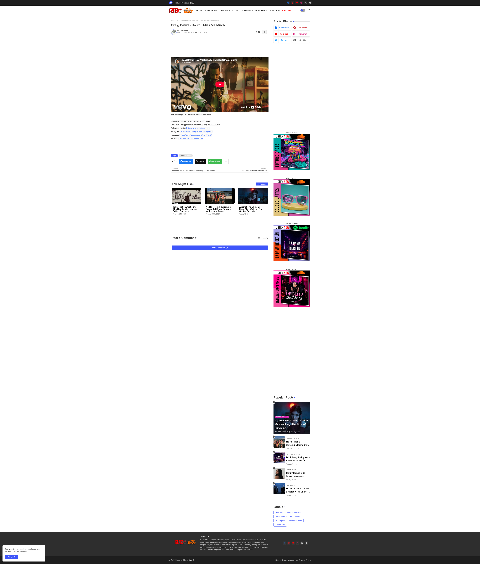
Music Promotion (243, 10)
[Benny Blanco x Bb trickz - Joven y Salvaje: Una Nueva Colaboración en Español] (279, 473)
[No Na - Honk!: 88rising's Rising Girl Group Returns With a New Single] (279, 442)
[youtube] (296, 2)
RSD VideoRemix (295, 521)
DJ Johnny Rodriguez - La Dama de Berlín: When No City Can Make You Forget (298, 459)
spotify (302, 40)
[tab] (199, 10)
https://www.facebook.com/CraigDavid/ (196, 135)
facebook (284, 27)
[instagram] (301, 2)
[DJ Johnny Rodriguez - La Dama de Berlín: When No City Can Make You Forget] (279, 457)
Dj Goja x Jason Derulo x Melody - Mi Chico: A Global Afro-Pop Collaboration (298, 490)
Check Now (20, 551)
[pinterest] (292, 2)
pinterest (302, 27)
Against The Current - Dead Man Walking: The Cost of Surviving (250, 209)
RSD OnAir (286, 10)
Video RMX (260, 10)
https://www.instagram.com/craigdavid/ (196, 131)
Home (199, 10)
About (284, 560)
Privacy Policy (305, 560)
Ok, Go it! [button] (12, 557)
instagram (303, 34)
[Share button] (226, 161)
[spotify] (310, 2)
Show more (262, 184)
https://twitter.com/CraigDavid (190, 138)
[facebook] (288, 2)
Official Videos (210, 10)
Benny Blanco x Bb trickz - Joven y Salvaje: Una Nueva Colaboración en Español (296, 475)
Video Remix (280, 525)
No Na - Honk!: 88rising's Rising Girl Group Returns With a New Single (218, 209)
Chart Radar (274, 10)
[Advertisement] (216, 43)
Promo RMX (295, 516)
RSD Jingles (280, 521)
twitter (284, 40)
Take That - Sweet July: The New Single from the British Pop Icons (185, 209)
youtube (284, 34)
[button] (302, 10)
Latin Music (226, 10)
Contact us (293, 560)
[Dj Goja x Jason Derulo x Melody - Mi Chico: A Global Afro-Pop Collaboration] (279, 488)
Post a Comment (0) (219, 247)
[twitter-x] (305, 2)
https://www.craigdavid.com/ (198, 128)
